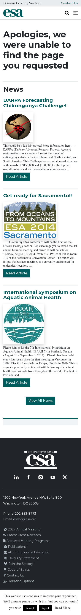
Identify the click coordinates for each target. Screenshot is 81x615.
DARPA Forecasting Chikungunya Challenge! (34, 102)
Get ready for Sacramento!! (37, 196)
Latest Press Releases (23, 535)
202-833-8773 (25, 514)
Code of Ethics (18, 570)
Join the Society (20, 564)
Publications (16, 547)
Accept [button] (30, 608)
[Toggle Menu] (75, 13)
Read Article (16, 177)
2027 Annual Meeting (24, 529)
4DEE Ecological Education (28, 552)
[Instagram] (40, 477)
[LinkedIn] (16, 477)
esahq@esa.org (25, 519)
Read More (63, 607)
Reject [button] (45, 608)
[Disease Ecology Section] (13, 13)
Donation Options (20, 581)
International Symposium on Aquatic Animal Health (39, 294)
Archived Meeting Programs (27, 541)
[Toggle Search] (67, 13)
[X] (64, 477)
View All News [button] (40, 401)
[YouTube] (52, 477)
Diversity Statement (23, 558)
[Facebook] (28, 477)
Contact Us (69, 3)
